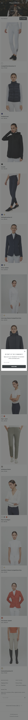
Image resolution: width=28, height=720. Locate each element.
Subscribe (14, 366)
